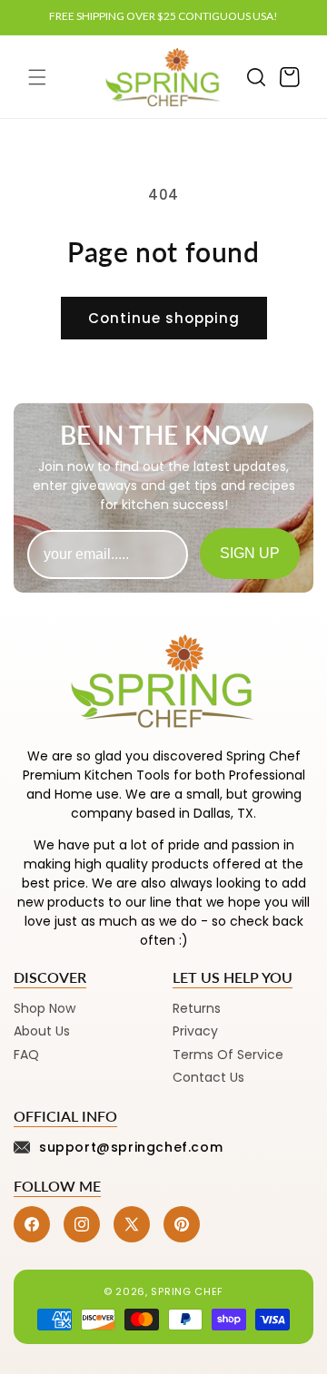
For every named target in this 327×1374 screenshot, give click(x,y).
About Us (42, 1031)
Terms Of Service (228, 1054)
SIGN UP (250, 553)
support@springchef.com (131, 1147)
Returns (197, 1008)
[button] (37, 77)
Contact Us (208, 1077)
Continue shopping (164, 318)
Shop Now (44, 1008)
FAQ (26, 1054)
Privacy (195, 1031)
